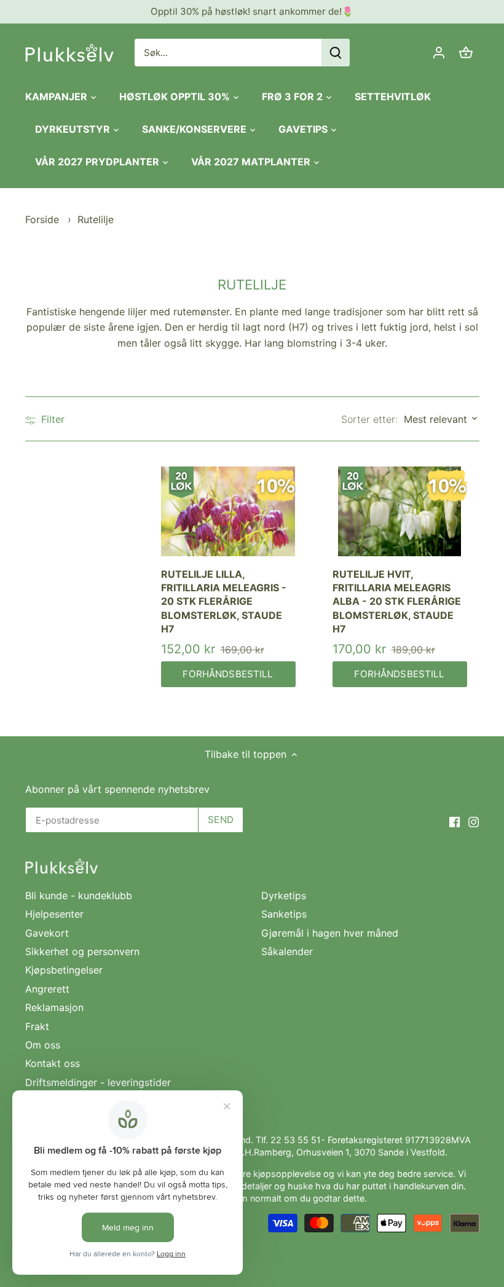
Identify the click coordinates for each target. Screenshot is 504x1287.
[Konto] (438, 52)
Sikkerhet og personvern (82, 951)
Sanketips (284, 914)
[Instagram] (473, 821)
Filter (51, 419)
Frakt (37, 1026)
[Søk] (335, 52)
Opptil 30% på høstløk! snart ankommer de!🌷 (252, 11)
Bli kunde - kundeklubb (78, 895)
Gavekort (47, 933)
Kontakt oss (52, 1063)
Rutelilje (95, 219)
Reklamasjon (54, 1007)
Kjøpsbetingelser (64, 970)
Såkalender (287, 951)
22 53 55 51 (295, 1140)
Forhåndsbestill (228, 674)
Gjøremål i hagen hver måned (329, 933)
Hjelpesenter (54, 914)
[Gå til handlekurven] (466, 52)
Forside (42, 219)
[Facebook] (454, 821)
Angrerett (47, 989)
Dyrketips (283, 895)
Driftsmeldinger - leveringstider (98, 1082)
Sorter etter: (369, 419)
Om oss (42, 1045)
